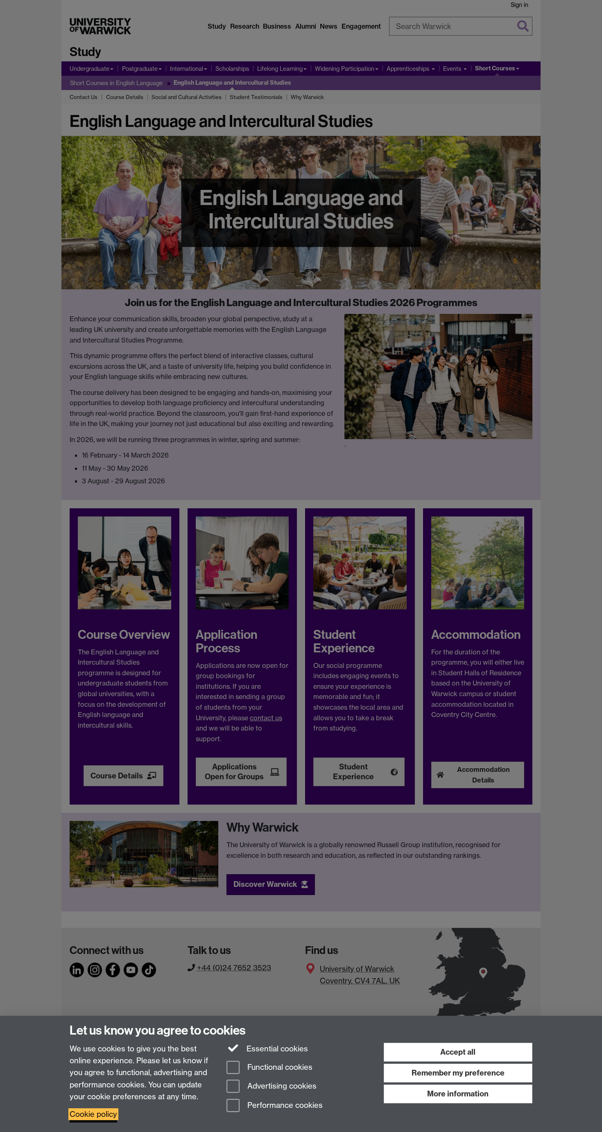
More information (458, 1093)
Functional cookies (278, 1067)
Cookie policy (93, 1114)
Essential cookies (276, 1048)
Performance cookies (284, 1105)
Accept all (457, 1052)
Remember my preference (458, 1073)
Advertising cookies (281, 1086)
